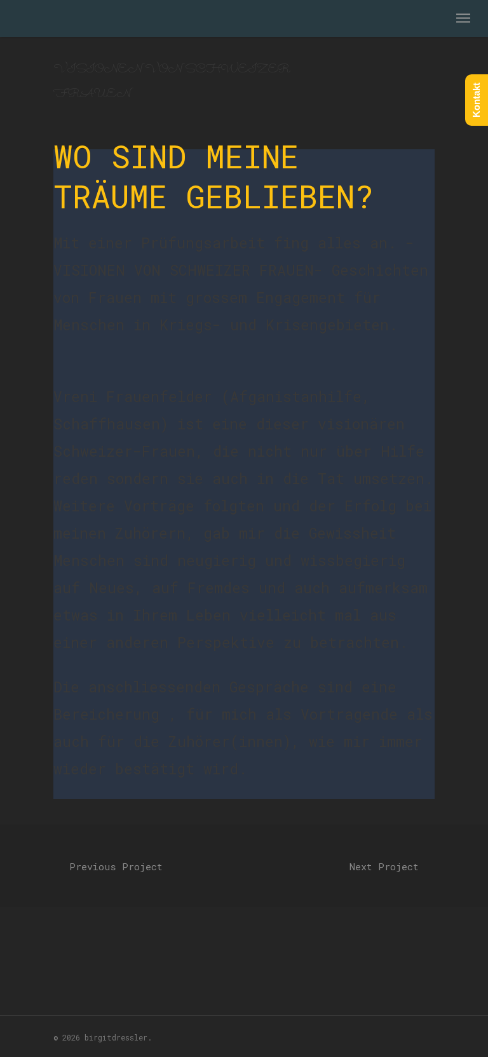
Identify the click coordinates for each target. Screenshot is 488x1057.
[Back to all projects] (244, 862)
